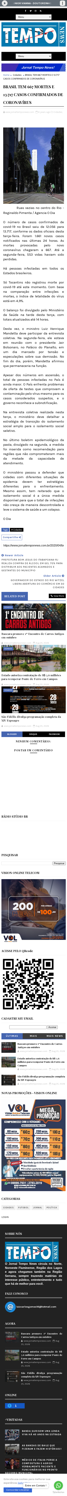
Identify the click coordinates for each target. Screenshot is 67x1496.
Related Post (14, 596)
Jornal (37, 1207)
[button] (18, 1489)
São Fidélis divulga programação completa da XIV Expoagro (31, 718)
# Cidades (16, 529)
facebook (54, 734)
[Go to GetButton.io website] (58, 1492)
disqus (33, 734)
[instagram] (35, 11)
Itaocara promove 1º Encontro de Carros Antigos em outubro (32, 635)
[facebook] (25, 11)
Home (6, 75)
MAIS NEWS (55, 1035)
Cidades (17, 75)
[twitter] (30, 11)
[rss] (40, 11)
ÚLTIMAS (12, 1035)
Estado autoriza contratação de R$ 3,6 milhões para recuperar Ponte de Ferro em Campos (31, 677)
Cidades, (58, 112)
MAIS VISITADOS (33, 1036)
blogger (12, 734)
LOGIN (5, 1217)
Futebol (23, 1207)
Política (52, 1207)
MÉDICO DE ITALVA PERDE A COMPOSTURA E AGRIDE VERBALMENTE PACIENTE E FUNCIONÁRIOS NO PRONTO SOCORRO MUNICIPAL (31, 1466)
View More (59, 596)
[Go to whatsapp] (58, 1485)
